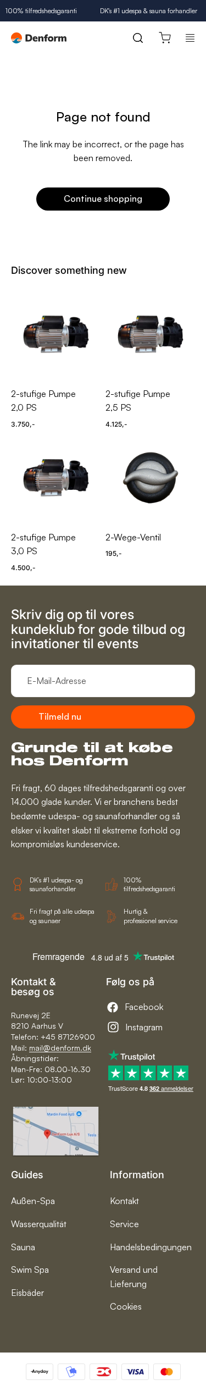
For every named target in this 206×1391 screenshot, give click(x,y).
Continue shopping (103, 198)
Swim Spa (30, 1269)
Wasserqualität (38, 1223)
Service (124, 1223)
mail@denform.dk (60, 1047)
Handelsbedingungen (151, 1246)
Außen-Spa (33, 1200)
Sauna (23, 1246)
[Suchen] (137, 38)
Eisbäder (27, 1292)
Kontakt (124, 1200)
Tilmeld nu (59, 716)
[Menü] (190, 38)
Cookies (126, 1306)
